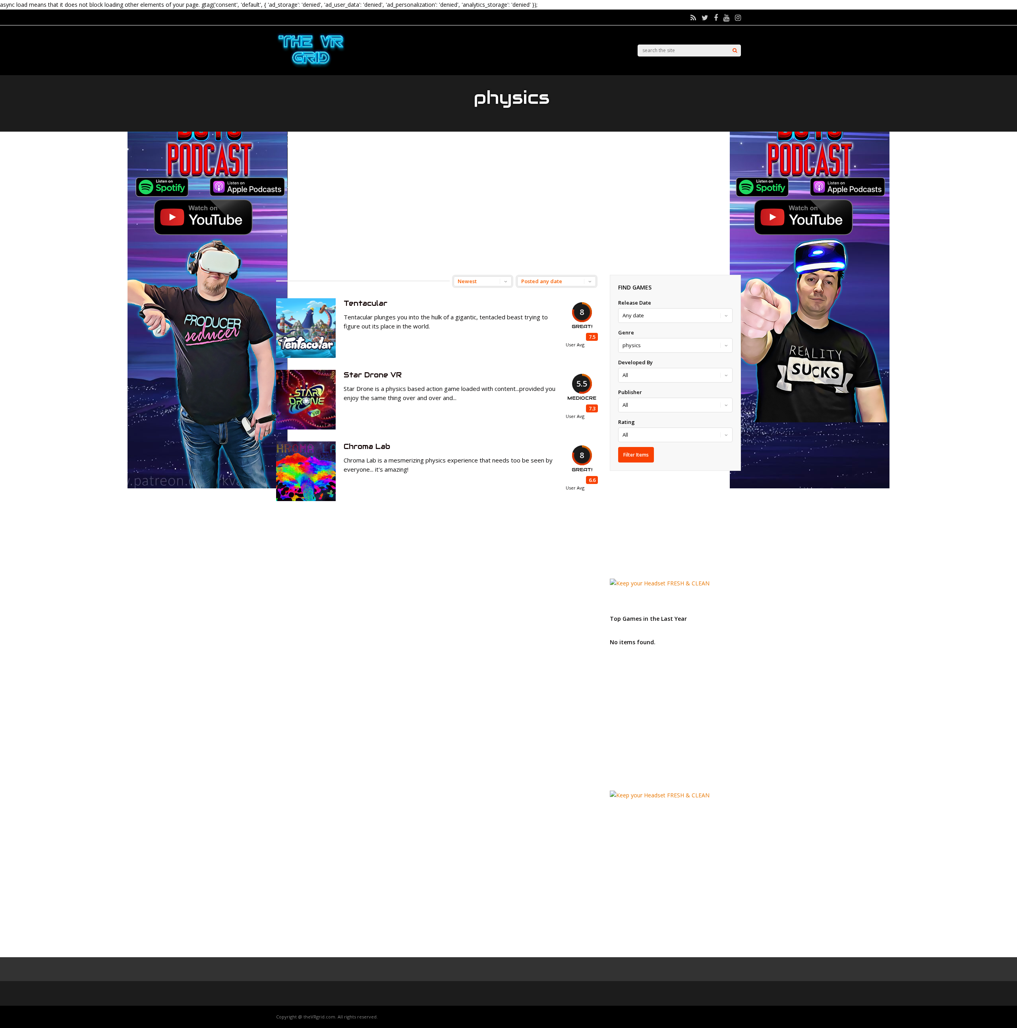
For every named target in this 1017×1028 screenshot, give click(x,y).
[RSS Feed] (693, 17)
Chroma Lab (367, 446)
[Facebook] (716, 17)
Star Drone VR (373, 374)
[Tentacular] (306, 356)
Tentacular (365, 303)
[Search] (735, 50)
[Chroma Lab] (306, 499)
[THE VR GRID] (311, 66)
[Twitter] (705, 17)
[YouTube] (726, 17)
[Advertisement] (508, 203)
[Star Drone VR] (306, 427)
